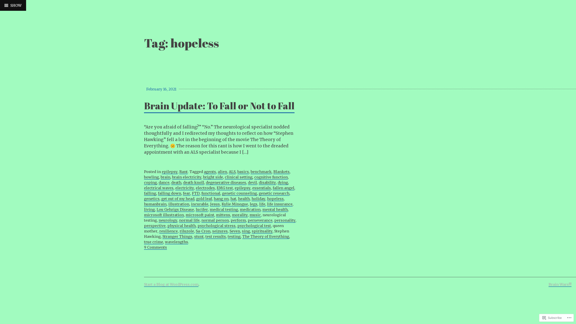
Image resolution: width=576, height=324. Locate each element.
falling (150, 193)
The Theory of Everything (265, 236)
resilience (168, 231)
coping (150, 182)
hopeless (275, 198)
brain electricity (186, 177)
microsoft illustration (164, 215)
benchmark (261, 171)
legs (253, 204)
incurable (199, 204)
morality (240, 215)
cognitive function (271, 177)
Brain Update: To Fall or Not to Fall (219, 105)
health (244, 198)
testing (234, 236)
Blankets (281, 171)
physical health (181, 225)
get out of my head (177, 198)
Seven (235, 231)
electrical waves (158, 188)
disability (267, 182)
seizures (220, 231)
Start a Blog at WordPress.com (171, 284)
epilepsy (170, 171)
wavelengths (176, 242)
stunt (199, 236)
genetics (152, 198)
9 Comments (155, 247)
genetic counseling (239, 193)
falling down (169, 193)
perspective (155, 225)
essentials (261, 188)
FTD (196, 193)
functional (210, 193)
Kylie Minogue (235, 204)
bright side (213, 177)
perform (238, 220)
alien (222, 171)
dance (164, 182)
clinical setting (238, 177)
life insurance (279, 204)
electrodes (205, 188)
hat (233, 198)
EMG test (225, 188)
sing (246, 231)
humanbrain (155, 204)
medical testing (224, 209)
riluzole (187, 231)
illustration (178, 204)
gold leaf (204, 198)
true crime (153, 242)
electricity (184, 188)
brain (165, 177)
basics (243, 171)
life (262, 204)
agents (210, 171)
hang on (221, 198)
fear (186, 193)
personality (284, 220)
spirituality (262, 231)
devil (252, 182)
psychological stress (217, 225)
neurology (168, 220)
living (149, 209)
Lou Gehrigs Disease (175, 209)
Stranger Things (177, 236)
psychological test (254, 225)
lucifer (202, 209)
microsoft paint (200, 215)
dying (283, 182)
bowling (151, 177)
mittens (223, 215)
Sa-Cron (203, 231)
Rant (183, 171)
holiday (258, 198)
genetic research (274, 193)
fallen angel (283, 188)
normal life (189, 220)
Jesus (215, 204)
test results (215, 236)
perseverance (260, 220)
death (176, 182)
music (255, 215)
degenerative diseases (226, 182)
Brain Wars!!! (560, 284)
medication (250, 209)
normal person (215, 220)
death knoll (193, 182)
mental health (275, 209)
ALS (232, 171)
